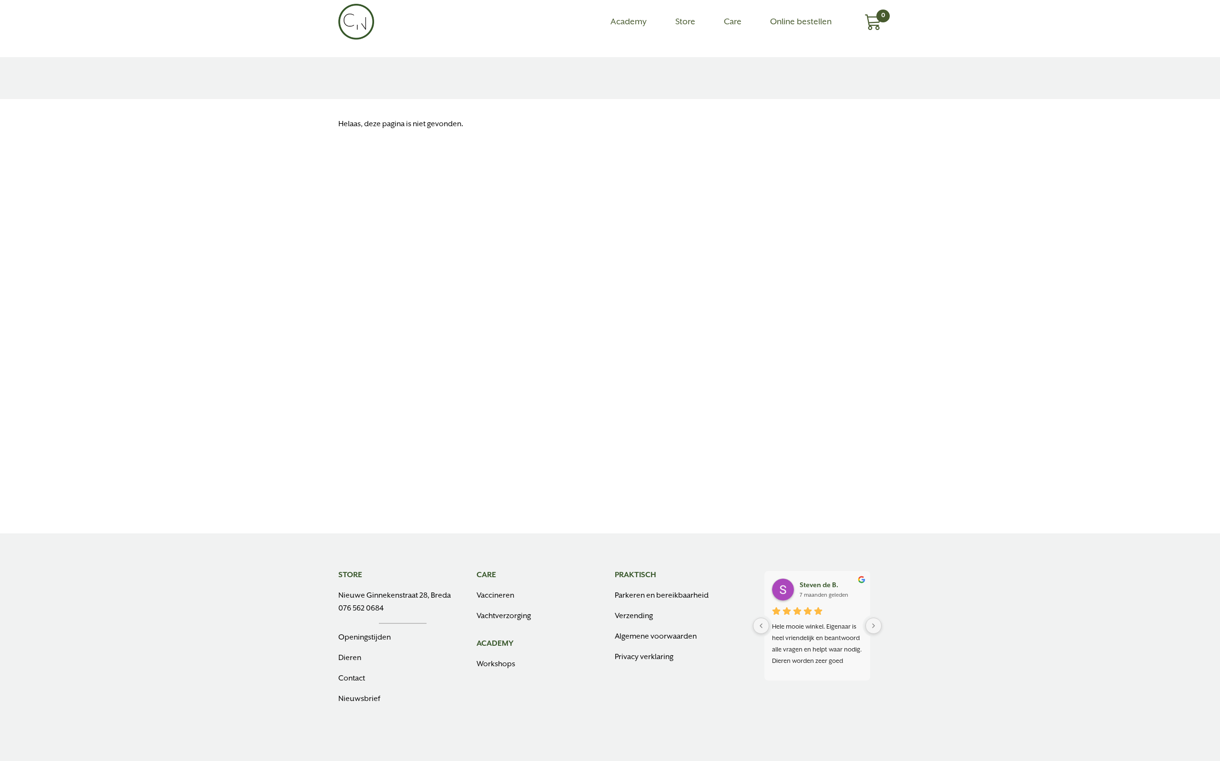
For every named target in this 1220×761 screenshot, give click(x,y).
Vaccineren (495, 595)
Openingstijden (364, 637)
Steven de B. (819, 585)
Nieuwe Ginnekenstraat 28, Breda (394, 595)
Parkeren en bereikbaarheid (662, 595)
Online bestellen (801, 22)
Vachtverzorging (504, 616)
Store (685, 22)
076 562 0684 (361, 608)
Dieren (349, 658)
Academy (628, 22)
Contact (351, 678)
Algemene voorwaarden (656, 636)
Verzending (634, 616)
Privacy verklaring (644, 657)
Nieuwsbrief (359, 699)
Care (733, 22)
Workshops (496, 664)
